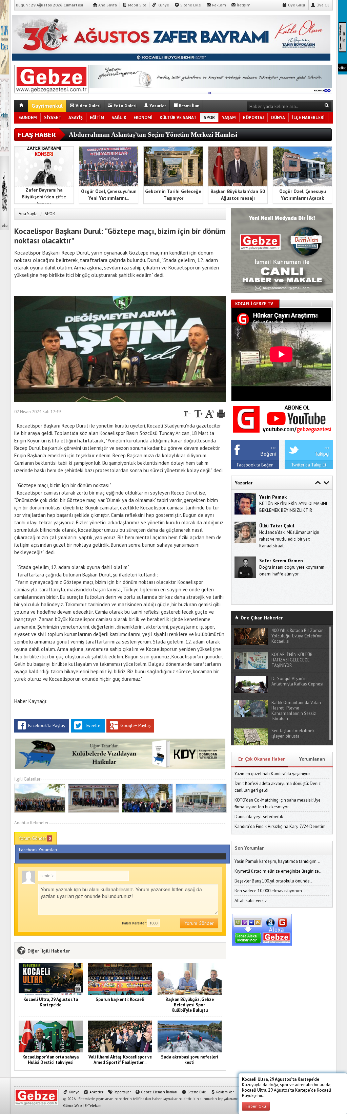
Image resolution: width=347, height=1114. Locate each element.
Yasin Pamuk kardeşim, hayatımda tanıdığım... (277, 861)
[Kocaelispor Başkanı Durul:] (51, 77)
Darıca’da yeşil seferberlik (258, 817)
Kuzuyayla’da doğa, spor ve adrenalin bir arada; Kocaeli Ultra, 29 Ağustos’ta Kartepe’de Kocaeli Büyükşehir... (286, 1087)
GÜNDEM (28, 118)
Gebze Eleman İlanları (158, 1092)
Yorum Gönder (35, 838)
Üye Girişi (296, 4)
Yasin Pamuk (273, 497)
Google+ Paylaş (134, 725)
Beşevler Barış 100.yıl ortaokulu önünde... (273, 881)
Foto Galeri (125, 106)
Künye (163, 4)
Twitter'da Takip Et (308, 465)
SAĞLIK (118, 118)
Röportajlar (122, 1092)
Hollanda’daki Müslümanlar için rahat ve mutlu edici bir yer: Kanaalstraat (289, 539)
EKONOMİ (143, 118)
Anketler (95, 1092)
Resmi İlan (188, 106)
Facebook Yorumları (38, 850)
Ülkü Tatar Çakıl (276, 526)
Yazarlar (157, 106)
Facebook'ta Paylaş (46, 725)
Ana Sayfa (107, 4)
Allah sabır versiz (250, 900)
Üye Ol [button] (322, 4)
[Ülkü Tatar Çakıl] (245, 532)
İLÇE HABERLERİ (308, 118)
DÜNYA (278, 118)
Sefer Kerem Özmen (281, 561)
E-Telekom (93, 1105)
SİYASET (52, 118)
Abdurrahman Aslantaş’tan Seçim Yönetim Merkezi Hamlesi (153, 134)
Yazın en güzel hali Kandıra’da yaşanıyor (272, 774)
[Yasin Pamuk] (245, 503)
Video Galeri (88, 106)
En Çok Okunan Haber (261, 759)
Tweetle (92, 725)
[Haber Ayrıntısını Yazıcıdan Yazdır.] (221, 412)
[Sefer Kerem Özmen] (245, 567)
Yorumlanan (312, 759)
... (273, 446)
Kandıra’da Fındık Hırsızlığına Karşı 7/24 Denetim (280, 826)
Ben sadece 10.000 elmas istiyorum (268, 891)
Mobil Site (136, 4)
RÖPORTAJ (253, 118)
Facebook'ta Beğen (255, 465)
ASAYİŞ (75, 118)
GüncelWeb (72, 1105)
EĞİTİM (97, 118)
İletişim (243, 4)
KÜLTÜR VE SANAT (178, 118)
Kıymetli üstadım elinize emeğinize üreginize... (278, 871)
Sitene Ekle (190, 4)
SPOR (209, 118)
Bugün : (49, 4)
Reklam (218, 4)
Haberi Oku (256, 1106)
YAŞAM (229, 118)
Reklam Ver (224, 1092)
